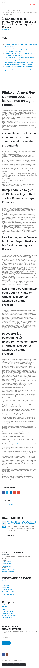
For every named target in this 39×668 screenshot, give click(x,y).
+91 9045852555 (6, 564)
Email (18, 492)
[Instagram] (7, 1)
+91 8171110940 (6, 561)
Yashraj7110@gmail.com (9, 571)
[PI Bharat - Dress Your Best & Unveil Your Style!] (11, 4)
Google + (14, 492)
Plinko (18, 444)
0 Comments (5, 29)
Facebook (3, 492)
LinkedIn (11, 492)
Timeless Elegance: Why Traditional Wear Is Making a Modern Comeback (22, 522)
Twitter (7, 492)
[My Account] (26, 5)
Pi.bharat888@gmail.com (9, 569)
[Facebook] (3, 1)
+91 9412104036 (6, 566)
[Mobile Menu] (4, 5)
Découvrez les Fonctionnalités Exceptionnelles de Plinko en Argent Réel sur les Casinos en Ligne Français (19, 69)
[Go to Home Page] (2, 10)
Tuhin (11, 504)
